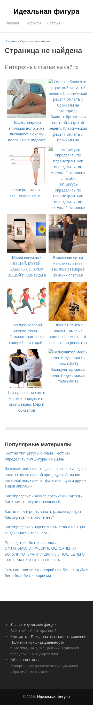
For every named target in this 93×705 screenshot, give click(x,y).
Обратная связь (24, 659)
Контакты (19, 636)
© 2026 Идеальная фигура (33, 624)
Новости (33, 23)
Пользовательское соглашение (58, 636)
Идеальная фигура (46, 11)
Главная (12, 23)
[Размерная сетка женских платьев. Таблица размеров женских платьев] (68, 251)
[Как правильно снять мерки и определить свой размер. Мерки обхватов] (26, 386)
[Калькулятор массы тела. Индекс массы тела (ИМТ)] (68, 363)
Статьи (53, 23)
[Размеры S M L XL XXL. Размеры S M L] (26, 184)
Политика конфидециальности (37, 642)
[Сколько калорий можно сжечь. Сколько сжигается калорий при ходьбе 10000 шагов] (26, 319)
